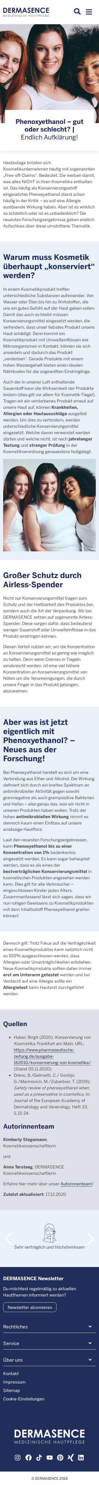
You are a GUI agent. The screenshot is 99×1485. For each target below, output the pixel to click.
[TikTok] (39, 1457)
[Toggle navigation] (89, 13)
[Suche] (77, 11)
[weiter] (88, 1233)
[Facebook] (28, 1457)
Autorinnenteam (76, 1183)
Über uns (13, 1360)
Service (11, 1343)
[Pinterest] (60, 1457)
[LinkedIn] (81, 1457)
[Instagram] (18, 1457)
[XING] (70, 1457)
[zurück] (11, 1233)
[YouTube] (49, 1457)
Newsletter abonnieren (30, 1307)
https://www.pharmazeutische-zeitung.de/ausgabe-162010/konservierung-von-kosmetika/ (52, 1056)
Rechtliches (15, 1326)
